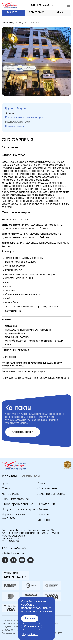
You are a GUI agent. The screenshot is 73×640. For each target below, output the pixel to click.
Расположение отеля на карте (24, 117)
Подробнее (30, 634)
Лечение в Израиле (51, 493)
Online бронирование (17, 504)
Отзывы (42, 509)
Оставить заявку (22, 432)
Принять (29, 618)
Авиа (41, 483)
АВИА (59, 12)
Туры (5, 483)
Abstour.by (7, 23)
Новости (43, 514)
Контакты (43, 520)
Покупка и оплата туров (18, 509)
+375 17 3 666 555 (14, 548)
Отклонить (31, 626)
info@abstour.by (13, 553)
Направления (11, 493)
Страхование (47, 488)
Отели (18, 23)
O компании (46, 504)
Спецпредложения (15, 499)
